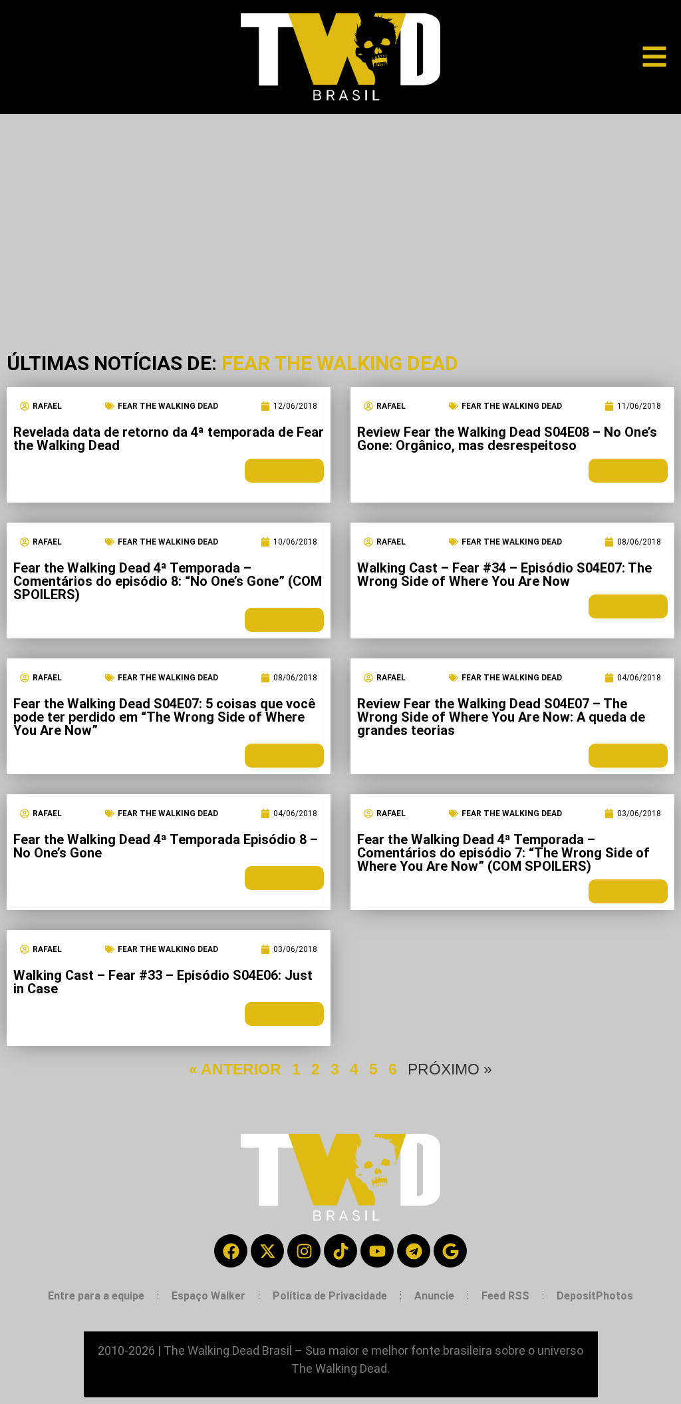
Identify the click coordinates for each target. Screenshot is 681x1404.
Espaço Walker (208, 1295)
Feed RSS (505, 1295)
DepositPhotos (595, 1295)
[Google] (450, 1251)
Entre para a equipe (96, 1295)
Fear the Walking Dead (168, 406)
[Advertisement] (340, 213)
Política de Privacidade (330, 1295)
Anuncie (434, 1295)
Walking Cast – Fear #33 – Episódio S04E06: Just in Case (163, 982)
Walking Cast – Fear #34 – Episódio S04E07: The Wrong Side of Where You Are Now (504, 574)
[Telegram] (413, 1251)
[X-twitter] (267, 1251)
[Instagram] (304, 1251)
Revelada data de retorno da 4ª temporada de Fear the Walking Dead (168, 438)
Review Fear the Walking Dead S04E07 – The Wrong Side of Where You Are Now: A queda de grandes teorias (501, 717)
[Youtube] (377, 1251)
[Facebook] (230, 1251)
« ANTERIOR (235, 1069)
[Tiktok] (340, 1251)
